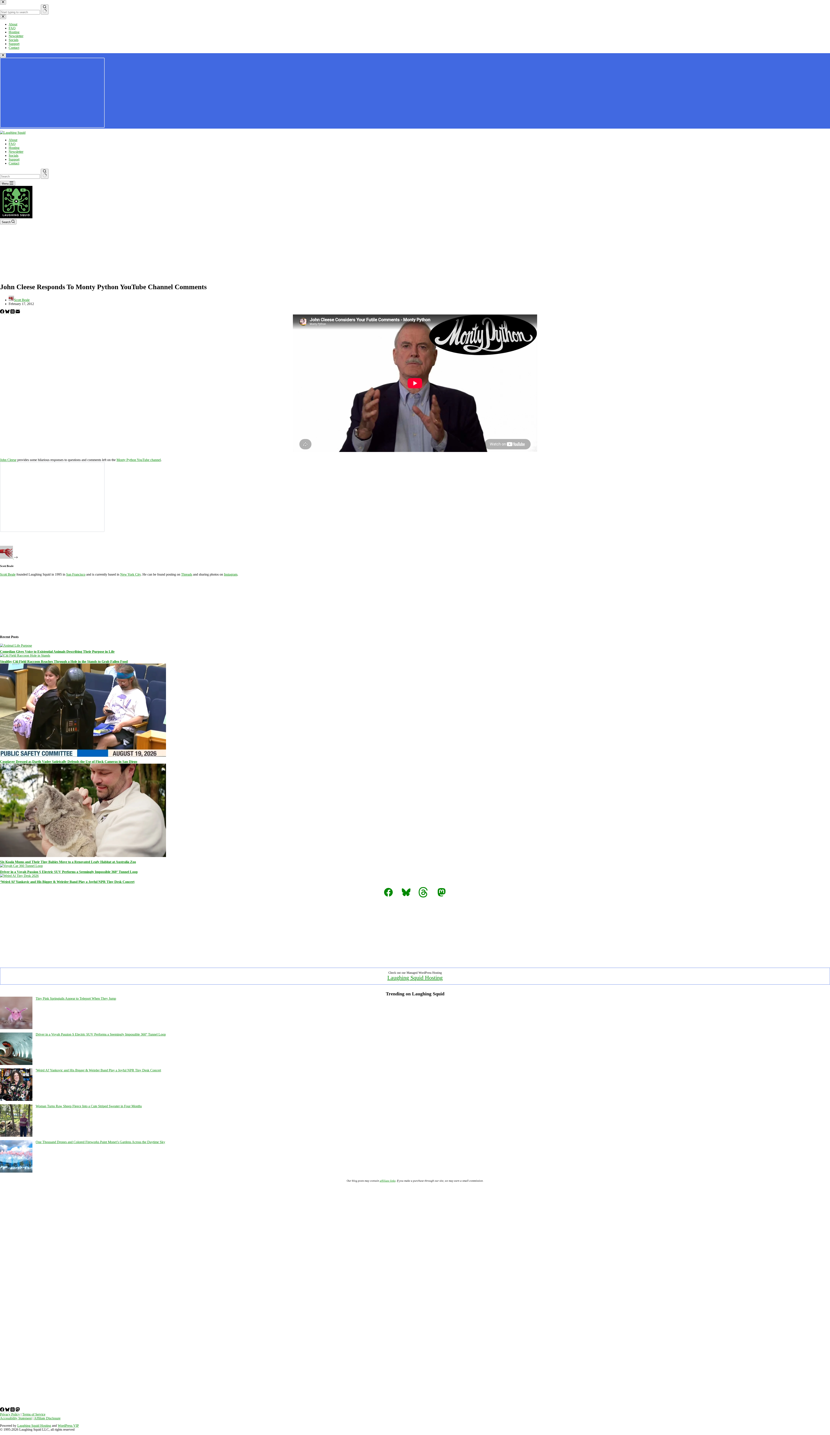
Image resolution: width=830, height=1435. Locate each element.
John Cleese (8, 460)
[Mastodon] (18, 1410)
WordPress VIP (68, 1425)
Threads (186, 574)
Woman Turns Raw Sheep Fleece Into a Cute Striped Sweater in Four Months (89, 1106)
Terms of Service (33, 1414)
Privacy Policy (10, 1414)
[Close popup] (3, 55)
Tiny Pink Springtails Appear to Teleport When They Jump (76, 998)
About (13, 140)
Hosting (14, 148)
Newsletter (16, 151)
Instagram (230, 574)
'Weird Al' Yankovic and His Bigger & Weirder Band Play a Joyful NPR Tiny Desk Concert (98, 1070)
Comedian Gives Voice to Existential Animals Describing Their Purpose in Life (57, 651)
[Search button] (44, 174)
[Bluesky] (7, 312)
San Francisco (75, 574)
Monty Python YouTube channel (139, 460)
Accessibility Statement (16, 1418)
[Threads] (13, 312)
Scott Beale (8, 574)
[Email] (18, 312)
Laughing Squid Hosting (415, 978)
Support (14, 159)
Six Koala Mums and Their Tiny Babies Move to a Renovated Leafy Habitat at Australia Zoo (68, 862)
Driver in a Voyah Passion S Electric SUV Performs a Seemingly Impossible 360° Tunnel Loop (69, 872)
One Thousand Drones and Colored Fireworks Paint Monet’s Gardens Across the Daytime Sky (100, 1142)
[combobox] (20, 176)
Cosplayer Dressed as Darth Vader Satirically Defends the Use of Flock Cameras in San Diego (68, 761)
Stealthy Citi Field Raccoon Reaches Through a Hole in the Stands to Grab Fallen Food (64, 661)
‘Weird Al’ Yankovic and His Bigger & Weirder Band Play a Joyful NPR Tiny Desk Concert (67, 882)
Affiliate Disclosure (47, 1418)
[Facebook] (2, 312)
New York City (130, 574)
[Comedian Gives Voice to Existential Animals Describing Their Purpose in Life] (16, 645)
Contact (14, 163)
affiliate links (388, 1180)
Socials (13, 155)
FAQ (12, 144)
